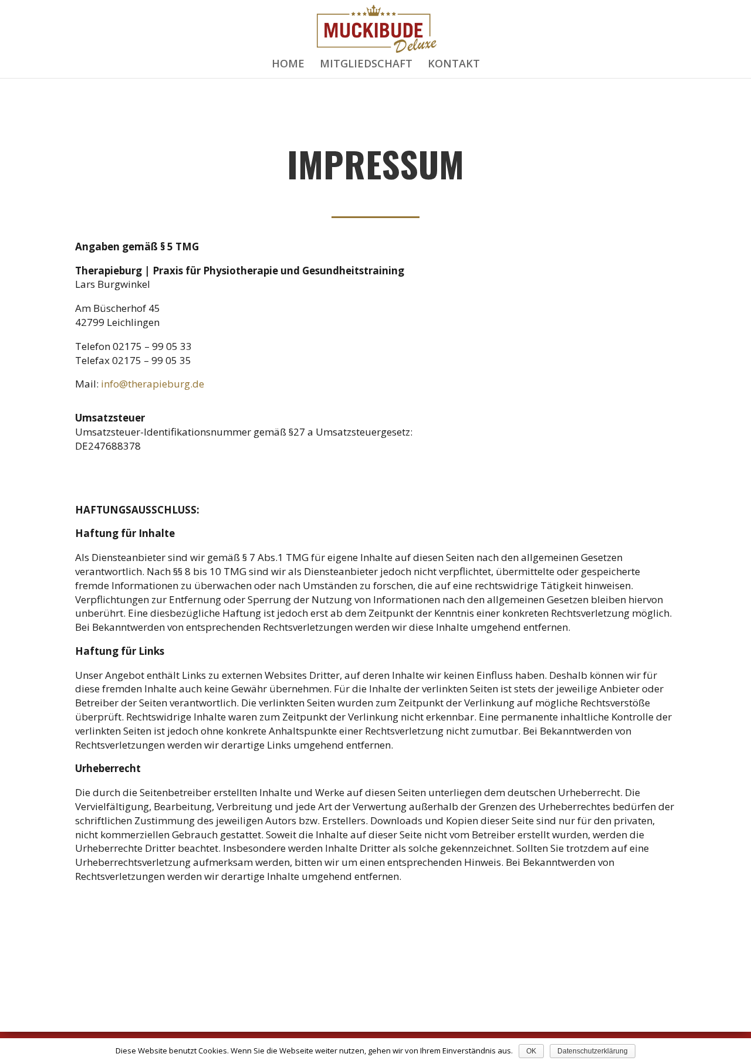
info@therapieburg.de (152, 383)
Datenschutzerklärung (592, 1051)
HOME (288, 64)
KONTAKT (454, 64)
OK (531, 1051)
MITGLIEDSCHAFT (366, 64)
